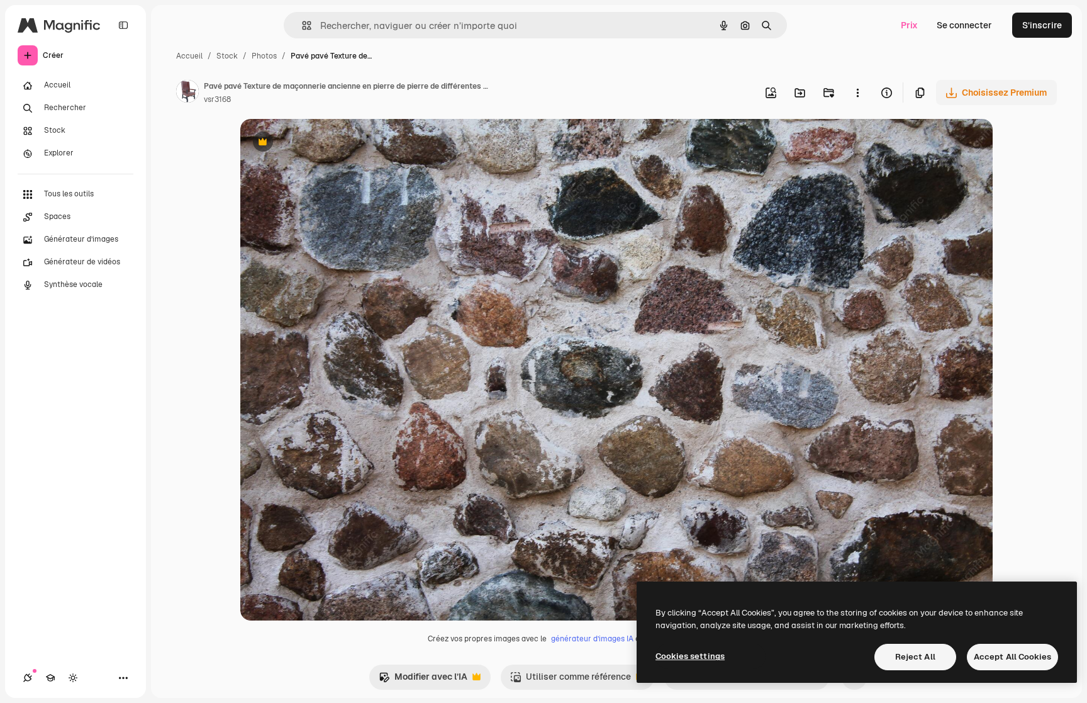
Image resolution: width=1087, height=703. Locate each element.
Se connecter (964, 25)
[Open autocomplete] (301, 25)
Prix (909, 25)
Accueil (189, 56)
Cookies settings (690, 656)
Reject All (915, 656)
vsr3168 (217, 99)
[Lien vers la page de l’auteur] (187, 93)
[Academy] (50, 678)
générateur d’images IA (592, 639)
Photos (264, 56)
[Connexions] (28, 678)
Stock (227, 56)
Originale (323, 143)
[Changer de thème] (73, 678)
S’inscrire (1042, 25)
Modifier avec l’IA (423, 680)
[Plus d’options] (857, 92)
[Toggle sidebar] (123, 25)
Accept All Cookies (1012, 656)
